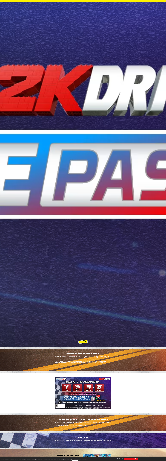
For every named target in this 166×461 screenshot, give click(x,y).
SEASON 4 (83, 342)
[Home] (57, 1)
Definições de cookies (120, 458)
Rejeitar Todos (135, 458)
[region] (83, 459)
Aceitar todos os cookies (128, 458)
